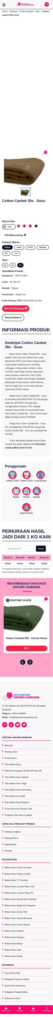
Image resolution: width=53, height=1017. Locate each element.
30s (37, 11)
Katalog (20, 1011)
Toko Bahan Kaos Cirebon (17, 802)
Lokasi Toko (6, 1011)
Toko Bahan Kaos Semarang (18, 790)
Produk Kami (11, 758)
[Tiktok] (11, 724)
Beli (26, 648)
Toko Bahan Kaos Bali (15, 796)
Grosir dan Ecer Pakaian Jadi (18, 809)
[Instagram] (4, 724)
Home (5, 11)
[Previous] (23, 662)
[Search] (46, 4)
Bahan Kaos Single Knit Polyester (20, 905)
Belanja (13, 11)
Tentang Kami (11, 752)
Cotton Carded (26, 11)
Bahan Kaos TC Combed (16, 880)
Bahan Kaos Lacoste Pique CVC (20, 886)
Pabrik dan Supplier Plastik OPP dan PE (23, 771)
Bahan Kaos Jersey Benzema (18, 918)
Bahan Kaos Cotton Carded (17, 874)
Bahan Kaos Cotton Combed (18, 867)
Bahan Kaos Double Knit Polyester (21, 899)
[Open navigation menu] (3, 5)
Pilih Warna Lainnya (14, 235)
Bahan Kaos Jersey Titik (16, 912)
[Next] (30, 662)
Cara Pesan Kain (12, 973)
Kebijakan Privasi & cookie (17, 979)
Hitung (41, 549)
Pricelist (8, 851)
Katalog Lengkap (12, 832)
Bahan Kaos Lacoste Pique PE (19, 893)
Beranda (9, 745)
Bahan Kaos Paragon (15, 937)
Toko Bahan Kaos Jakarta (16, 777)
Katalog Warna (11, 838)
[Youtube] (17, 724)
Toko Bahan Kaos (13, 764)
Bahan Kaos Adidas (14, 943)
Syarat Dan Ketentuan (15, 985)
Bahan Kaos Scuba (13, 956)
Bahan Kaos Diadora (14, 931)
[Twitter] (24, 724)
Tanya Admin (12, 317)
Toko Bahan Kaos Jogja (16, 783)
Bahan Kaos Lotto (13, 950)
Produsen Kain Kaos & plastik (18, 815)
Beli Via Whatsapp (14, 308)
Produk (33, 1011)
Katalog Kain (10, 844)
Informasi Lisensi (12, 998)
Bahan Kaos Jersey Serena (17, 924)
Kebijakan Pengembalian (16, 992)
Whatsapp (47, 1011)
